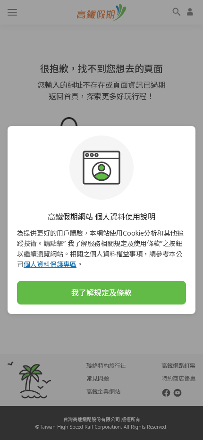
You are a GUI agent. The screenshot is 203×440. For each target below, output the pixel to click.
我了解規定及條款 (101, 293)
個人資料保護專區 (50, 264)
